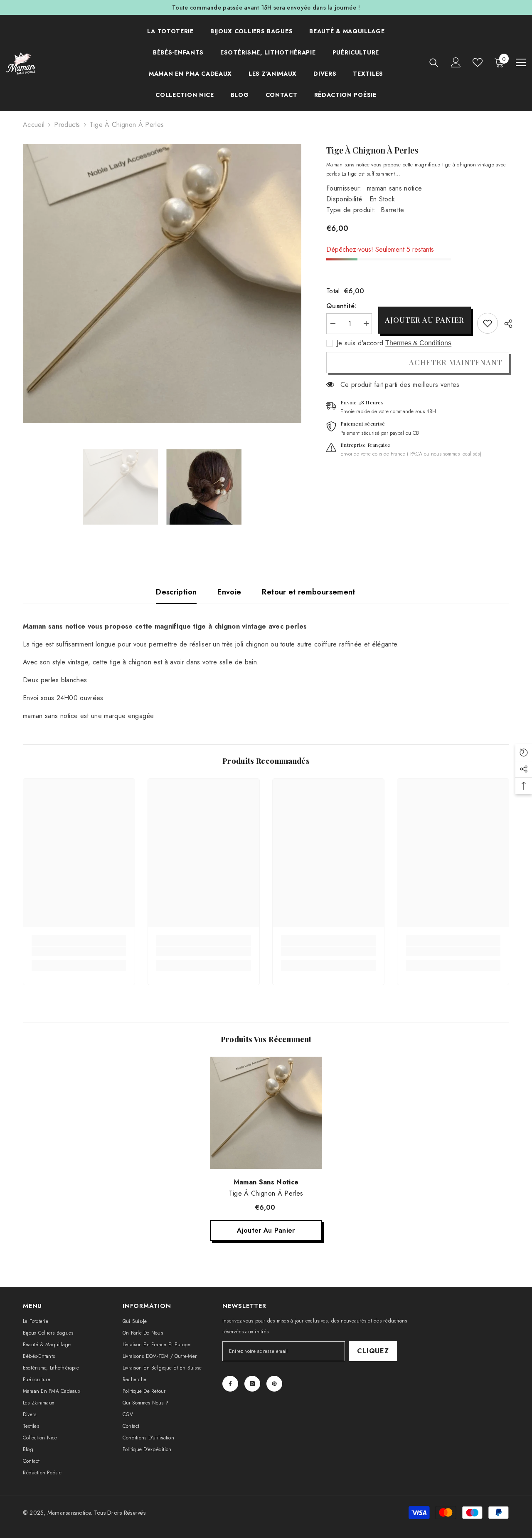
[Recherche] (434, 62)
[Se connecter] (456, 62)
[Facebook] (230, 1384)
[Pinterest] (274, 1384)
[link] (487, 323)
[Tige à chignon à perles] (266, 1113)
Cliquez (373, 1351)
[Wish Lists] (478, 62)
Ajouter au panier (424, 320)
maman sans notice (394, 188)
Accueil (33, 124)
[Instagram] (252, 1384)
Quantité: (341, 305)
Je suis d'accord (360, 343)
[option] (162, 283)
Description (176, 592)
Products (67, 124)
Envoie (229, 592)
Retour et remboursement (308, 592)
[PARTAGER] (505, 324)
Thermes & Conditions (418, 343)
